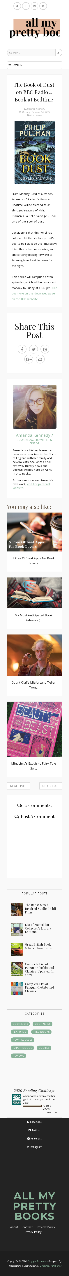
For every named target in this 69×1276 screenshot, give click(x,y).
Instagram (35, 1147)
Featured (19, 1031)
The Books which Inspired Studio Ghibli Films (40, 908)
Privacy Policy (33, 1232)
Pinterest (36, 1138)
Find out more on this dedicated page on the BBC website (34, 293)
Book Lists (20, 1023)
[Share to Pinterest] (44, 349)
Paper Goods (22, 1047)
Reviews (18, 1055)
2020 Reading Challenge (34, 1090)
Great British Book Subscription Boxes (38, 946)
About (14, 1227)
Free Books (41, 1031)
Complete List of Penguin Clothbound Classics (39, 987)
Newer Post (18, 786)
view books (52, 1112)
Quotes (44, 1047)
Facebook (35, 1122)
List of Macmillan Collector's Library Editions (38, 928)
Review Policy (46, 1227)
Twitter (35, 1130)
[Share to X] (33, 349)
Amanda (28, 1096)
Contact (27, 1227)
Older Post (50, 786)
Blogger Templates (38, 1261)
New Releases (23, 1039)
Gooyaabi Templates (51, 1265)
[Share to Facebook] (22, 349)
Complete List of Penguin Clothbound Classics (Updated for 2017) (40, 969)
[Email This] (40, 359)
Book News (36, 115)
